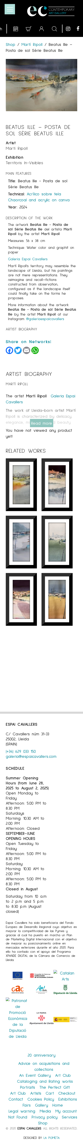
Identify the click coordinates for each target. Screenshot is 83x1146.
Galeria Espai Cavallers (27, 259)
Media (45, 1110)
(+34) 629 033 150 (21, 751)
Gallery (41, 1104)
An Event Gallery (35, 1075)
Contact (16, 1099)
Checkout (66, 1093)
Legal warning (22, 1110)
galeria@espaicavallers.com (31, 756)
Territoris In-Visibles (24, 162)
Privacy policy (44, 1116)
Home (57, 1104)
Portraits (27, 1087)
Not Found (17, 1116)
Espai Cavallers (29, 1128)
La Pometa (52, 1138)
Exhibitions (67, 1099)
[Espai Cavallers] (50, 11)
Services (69, 1116)
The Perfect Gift (54, 1087)
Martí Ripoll (31, 44)
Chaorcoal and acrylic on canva (39, 199)
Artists (35, 1093)
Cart (50, 1093)
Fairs (27, 1104)
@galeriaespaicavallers (45, 318)
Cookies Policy (40, 1099)
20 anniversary (41, 1054)
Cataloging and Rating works (45, 1081)
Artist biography (21, 329)
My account (66, 1110)
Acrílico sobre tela (44, 193)
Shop (11, 44)
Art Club (63, 1075)
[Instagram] (70, 29)
